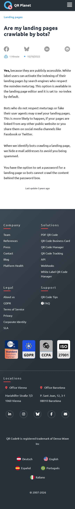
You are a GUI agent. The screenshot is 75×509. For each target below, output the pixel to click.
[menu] (69, 4)
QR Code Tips (49, 297)
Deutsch (27, 459)
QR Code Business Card (55, 240)
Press (6, 247)
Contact (8, 253)
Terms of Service (13, 309)
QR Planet (22, 5)
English (53, 459)
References (10, 240)
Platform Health (13, 265)
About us (9, 297)
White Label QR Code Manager (54, 274)
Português (53, 468)
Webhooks (47, 265)
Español (26, 468)
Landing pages (13, 17)
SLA (5, 328)
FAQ (47, 303)
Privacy (7, 315)
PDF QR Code (49, 234)
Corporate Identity (14, 321)
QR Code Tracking (52, 253)
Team (6, 234)
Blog (6, 259)
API (43, 259)
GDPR (7, 303)
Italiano (40, 477)
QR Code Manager (52, 247)
